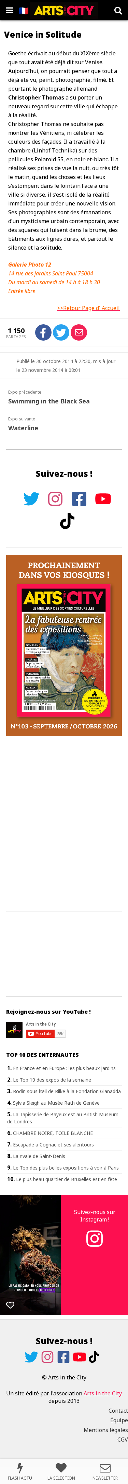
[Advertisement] (64, 824)
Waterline (23, 428)
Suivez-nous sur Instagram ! (94, 1215)
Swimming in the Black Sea (49, 401)
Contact (118, 1410)
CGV (122, 1439)
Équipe (119, 1420)
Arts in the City (103, 1393)
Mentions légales (106, 1430)
